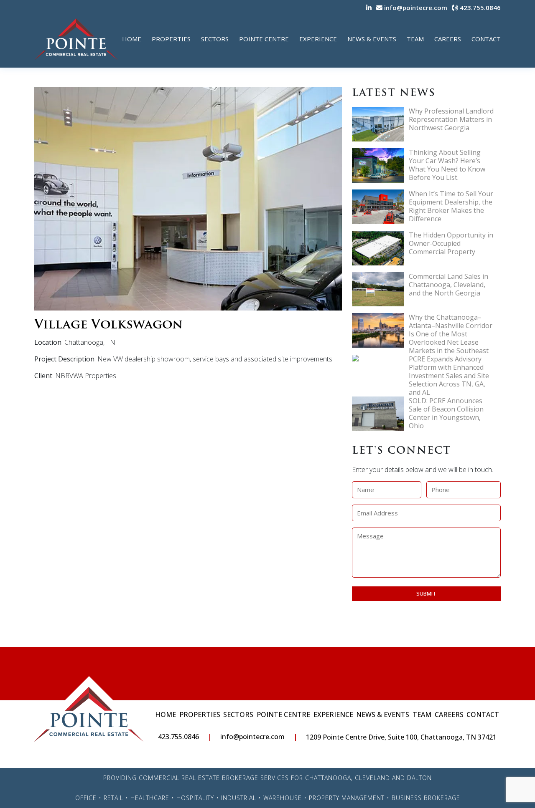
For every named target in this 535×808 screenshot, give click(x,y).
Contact (486, 39)
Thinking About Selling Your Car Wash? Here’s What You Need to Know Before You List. (447, 165)
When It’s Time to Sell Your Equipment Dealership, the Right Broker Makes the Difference (451, 206)
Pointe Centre (264, 39)
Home (131, 39)
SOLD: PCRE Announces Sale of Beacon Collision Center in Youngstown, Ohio (446, 413)
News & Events (371, 39)
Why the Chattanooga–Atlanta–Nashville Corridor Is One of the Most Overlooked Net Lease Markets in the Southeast (450, 334)
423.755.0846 (479, 7)
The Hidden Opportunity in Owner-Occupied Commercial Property (451, 243)
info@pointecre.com (414, 7)
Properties (171, 39)
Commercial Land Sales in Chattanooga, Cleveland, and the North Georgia (448, 285)
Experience (318, 39)
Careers (447, 39)
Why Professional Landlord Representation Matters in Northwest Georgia (451, 119)
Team (415, 39)
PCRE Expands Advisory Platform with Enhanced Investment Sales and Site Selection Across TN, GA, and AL (449, 375)
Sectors (215, 39)
